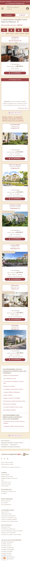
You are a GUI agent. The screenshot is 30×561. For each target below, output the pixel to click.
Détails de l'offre (15, 264)
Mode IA (23, 15)
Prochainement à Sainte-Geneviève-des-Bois (14, 401)
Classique (9, 15)
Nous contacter (5, 485)
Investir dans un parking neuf (8, 515)
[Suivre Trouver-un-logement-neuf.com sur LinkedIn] (7, 459)
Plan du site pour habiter (7, 462)
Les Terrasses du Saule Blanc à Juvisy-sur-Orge (13, 382)
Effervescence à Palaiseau (9, 404)
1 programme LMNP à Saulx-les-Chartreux (13, 426)
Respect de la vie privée (7, 476)
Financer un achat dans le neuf (8, 517)
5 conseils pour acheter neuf (8, 528)
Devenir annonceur (6, 500)
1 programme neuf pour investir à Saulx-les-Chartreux (14, 422)
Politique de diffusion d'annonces (9, 478)
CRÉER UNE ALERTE (15, 112)
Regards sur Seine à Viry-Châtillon (11, 398)
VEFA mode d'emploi (6, 514)
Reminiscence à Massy (9, 386)
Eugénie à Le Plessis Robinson (10, 375)
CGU (2, 480)
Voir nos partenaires (6, 504)
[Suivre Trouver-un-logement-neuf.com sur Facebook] (1, 459)
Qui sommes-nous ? (6, 482)
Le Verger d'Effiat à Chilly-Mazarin (11, 392)
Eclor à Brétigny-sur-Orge (9, 378)
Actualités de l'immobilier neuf (8, 491)
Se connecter (4, 502)
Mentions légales (5, 474)
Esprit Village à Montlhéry (9, 410)
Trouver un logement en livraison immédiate (12, 530)
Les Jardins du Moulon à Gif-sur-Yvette (12, 407)
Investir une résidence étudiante (9, 519)
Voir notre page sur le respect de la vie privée (11, 554)
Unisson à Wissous (8, 395)
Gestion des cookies (6, 484)
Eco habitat (4, 493)
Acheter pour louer (5, 527)
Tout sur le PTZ (5, 512)
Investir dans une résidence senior (9, 521)
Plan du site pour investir (7, 464)
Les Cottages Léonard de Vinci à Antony (13, 389)
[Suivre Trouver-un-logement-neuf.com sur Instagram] (4, 459)
